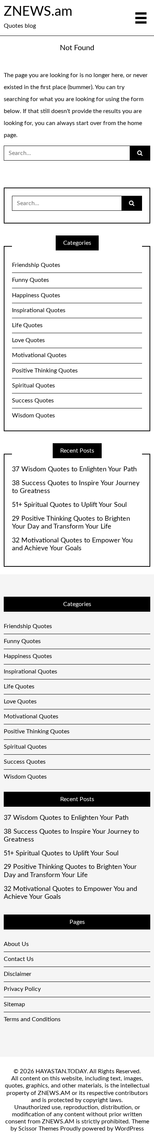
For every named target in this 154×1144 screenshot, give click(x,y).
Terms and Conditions (32, 1019)
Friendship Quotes (36, 265)
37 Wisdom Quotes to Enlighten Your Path (74, 469)
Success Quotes (33, 401)
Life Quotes (27, 325)
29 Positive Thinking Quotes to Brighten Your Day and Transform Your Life (71, 522)
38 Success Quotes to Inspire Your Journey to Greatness (75, 487)
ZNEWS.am (38, 11)
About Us (16, 944)
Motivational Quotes (39, 355)
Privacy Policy (22, 989)
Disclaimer (17, 974)
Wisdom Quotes (33, 416)
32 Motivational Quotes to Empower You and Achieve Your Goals (72, 544)
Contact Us (19, 959)
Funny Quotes (30, 280)
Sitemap (14, 1004)
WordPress (129, 1129)
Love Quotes (28, 340)
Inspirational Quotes (38, 310)
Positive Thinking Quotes (45, 371)
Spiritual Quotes (33, 386)
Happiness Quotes (36, 295)
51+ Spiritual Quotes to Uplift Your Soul (69, 505)
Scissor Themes (38, 1129)
